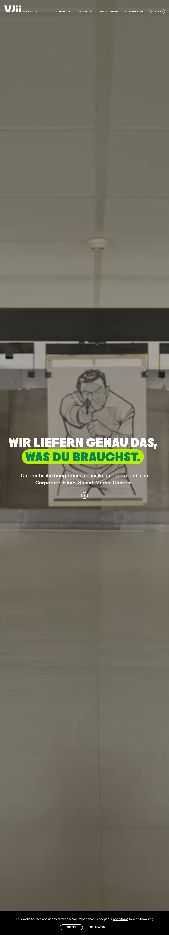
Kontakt (157, 11)
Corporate (62, 11)
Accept (71, 927)
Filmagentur (134, 11)
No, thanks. (97, 927)
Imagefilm (85, 11)
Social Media (108, 11)
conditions (120, 918)
